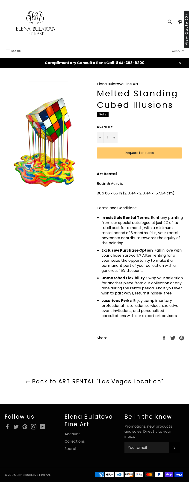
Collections (75, 441)
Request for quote (139, 152)
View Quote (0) (186, 29)
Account (178, 51)
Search (71, 448)
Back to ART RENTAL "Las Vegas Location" (97, 381)
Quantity (105, 127)
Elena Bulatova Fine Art (33, 475)
